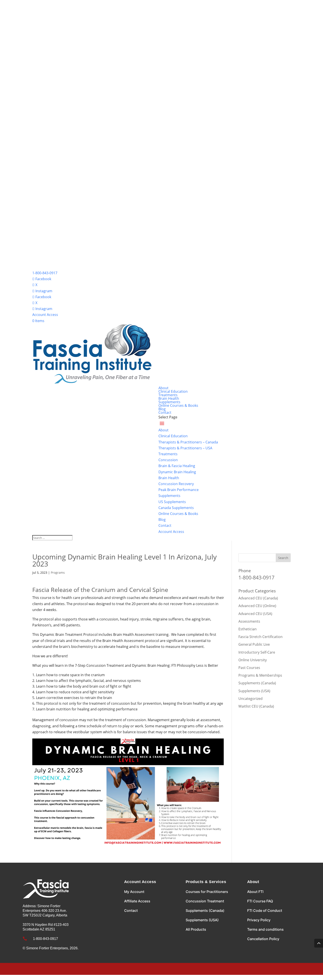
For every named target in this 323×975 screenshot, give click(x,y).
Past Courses (249, 667)
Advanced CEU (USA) (255, 613)
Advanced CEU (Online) (257, 605)
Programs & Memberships (260, 675)
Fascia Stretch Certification (260, 636)
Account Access (45, 314)
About (163, 387)
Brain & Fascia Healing (176, 465)
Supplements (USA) (254, 690)
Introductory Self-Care (256, 652)
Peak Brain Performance (178, 489)
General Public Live (254, 644)
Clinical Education (173, 391)
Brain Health (168, 398)
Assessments (249, 621)
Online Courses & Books (178, 405)
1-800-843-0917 (44, 273)
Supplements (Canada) (257, 683)
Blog (162, 409)
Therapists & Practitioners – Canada (188, 442)
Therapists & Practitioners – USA (185, 448)
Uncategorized (250, 698)
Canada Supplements (176, 507)
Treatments (168, 395)
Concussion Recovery (176, 483)
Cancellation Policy (263, 939)
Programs (58, 572)
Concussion (168, 459)
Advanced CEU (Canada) (258, 598)
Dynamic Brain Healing (177, 472)
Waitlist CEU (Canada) (256, 706)
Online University (252, 660)
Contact (164, 412)
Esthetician (247, 629)
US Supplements (172, 501)
